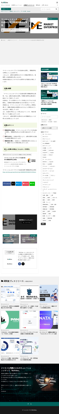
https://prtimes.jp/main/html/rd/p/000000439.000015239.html (19, 172)
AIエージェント (5, 11)
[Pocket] (25, 184)
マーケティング (19, 30)
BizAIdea (34, 410)
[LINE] (32, 184)
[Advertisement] (29, 52)
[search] (56, 9)
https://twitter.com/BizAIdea (9, 389)
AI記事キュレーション (16, 5)
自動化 (11, 11)
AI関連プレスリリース (29, 5)
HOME (3, 40)
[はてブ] (19, 184)
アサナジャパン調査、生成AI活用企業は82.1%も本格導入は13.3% (9, 359)
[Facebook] (7, 184)
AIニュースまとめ (5, 5)
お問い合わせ (45, 5)
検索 (43, 223)
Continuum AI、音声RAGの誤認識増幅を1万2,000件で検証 (10, 307)
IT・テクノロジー (11, 30)
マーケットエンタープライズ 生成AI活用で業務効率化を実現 (31, 40)
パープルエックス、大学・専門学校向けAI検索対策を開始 (29, 359)
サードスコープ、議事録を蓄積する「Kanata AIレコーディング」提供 (48, 333)
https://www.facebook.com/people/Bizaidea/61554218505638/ (16, 393)
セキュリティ (17, 11)
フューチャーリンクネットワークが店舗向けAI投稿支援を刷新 (29, 333)
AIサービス (5, 30)
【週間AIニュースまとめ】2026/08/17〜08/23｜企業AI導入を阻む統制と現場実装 (49, 102)
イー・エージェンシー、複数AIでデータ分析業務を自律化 (48, 307)
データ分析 (23, 11)
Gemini (28, 11)
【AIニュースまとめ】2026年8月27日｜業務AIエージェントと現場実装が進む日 (49, 85)
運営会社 (38, 5)
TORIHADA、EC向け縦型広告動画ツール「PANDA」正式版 (10, 333)
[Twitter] (13, 184)
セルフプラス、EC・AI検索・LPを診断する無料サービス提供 (29, 307)
